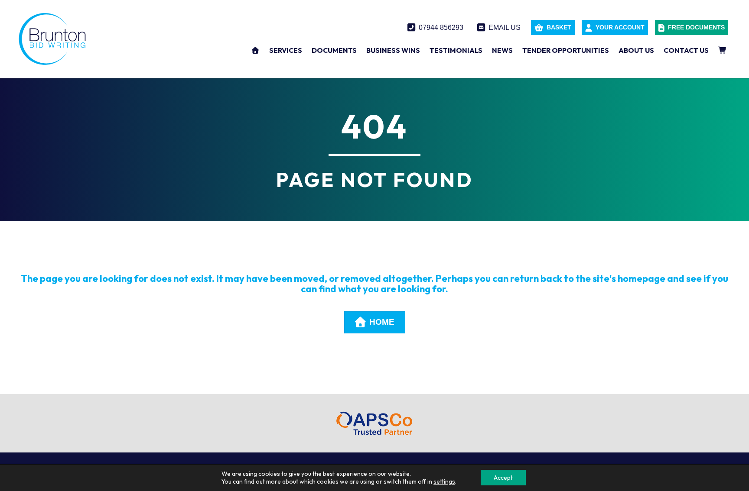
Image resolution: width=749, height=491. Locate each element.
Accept (503, 477)
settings (444, 481)
